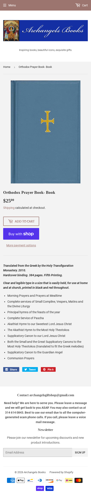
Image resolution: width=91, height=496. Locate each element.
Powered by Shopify (61, 472)
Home (6, 66)
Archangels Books (35, 472)
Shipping (9, 207)
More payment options (21, 245)
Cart (84, 5)
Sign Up (80, 452)
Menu (12, 5)
